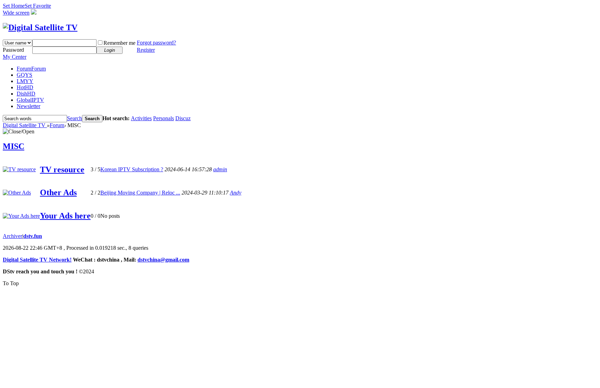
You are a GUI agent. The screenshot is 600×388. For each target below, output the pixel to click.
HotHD (25, 87)
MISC (13, 146)
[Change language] (33, 13)
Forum (31, 69)
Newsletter (28, 106)
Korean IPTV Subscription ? (131, 169)
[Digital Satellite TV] (40, 27)
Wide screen (16, 13)
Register (146, 50)
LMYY (25, 81)
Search (74, 118)
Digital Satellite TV (25, 125)
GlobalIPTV (30, 100)
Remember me (119, 43)
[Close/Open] (18, 132)
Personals (163, 118)
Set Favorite (38, 6)
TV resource (62, 169)
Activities (141, 118)
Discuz (183, 118)
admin (220, 169)
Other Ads (58, 192)
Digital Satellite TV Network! (37, 260)
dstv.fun (32, 236)
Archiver (12, 236)
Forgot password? (156, 43)
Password (13, 50)
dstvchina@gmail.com (163, 260)
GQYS (24, 75)
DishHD (26, 94)
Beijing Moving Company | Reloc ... (140, 193)
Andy (235, 193)
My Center (14, 57)
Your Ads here (65, 215)
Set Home (14, 6)
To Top (11, 283)
